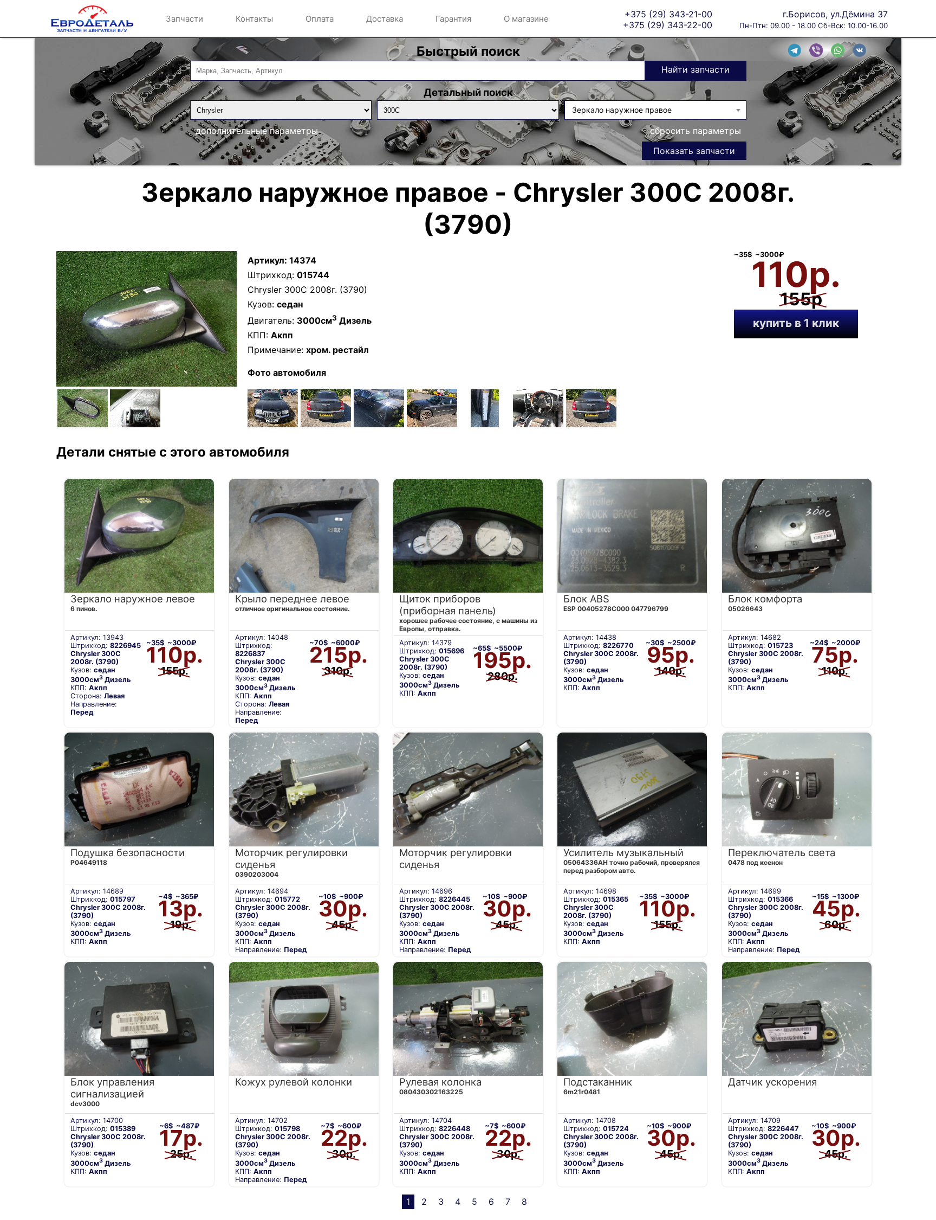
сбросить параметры (695, 130)
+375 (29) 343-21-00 (668, 14)
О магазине (526, 19)
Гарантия (453, 19)
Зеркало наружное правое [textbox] (622, 109)
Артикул (266, 260)
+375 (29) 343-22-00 (667, 25)
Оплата (320, 19)
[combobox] (655, 110)
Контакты (254, 19)
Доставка (384, 19)
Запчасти (184, 19)
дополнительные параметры (257, 130)
